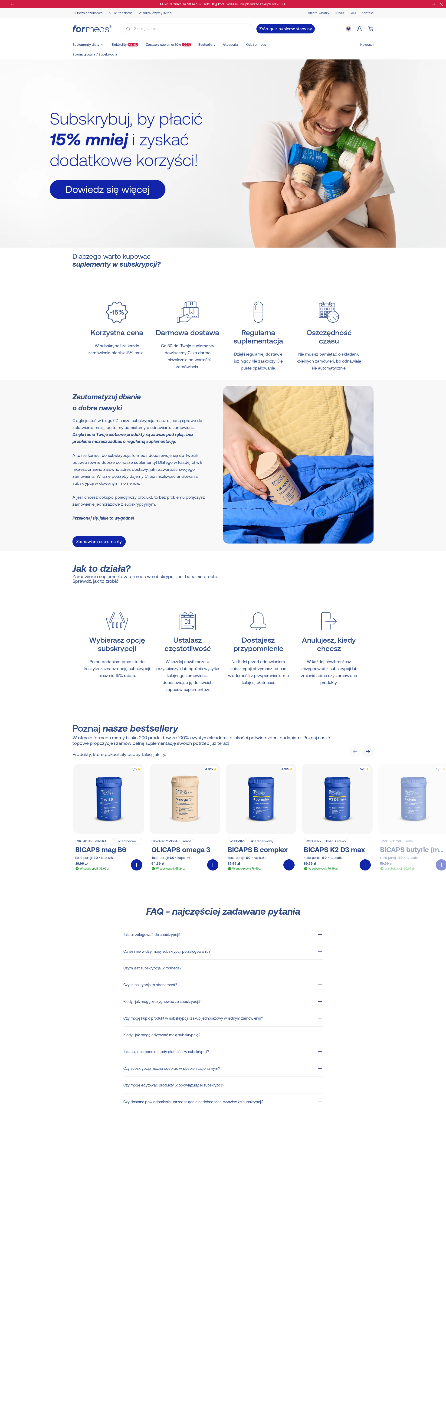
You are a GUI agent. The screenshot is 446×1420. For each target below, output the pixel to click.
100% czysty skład (157, 13)
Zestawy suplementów (168, 44)
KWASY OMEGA (165, 841)
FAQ (353, 13)
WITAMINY (237, 841)
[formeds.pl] (92, 28)
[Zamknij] (441, 4)
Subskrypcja (107, 54)
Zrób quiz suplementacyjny (285, 28)
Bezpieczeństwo (89, 13)
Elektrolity (125, 44)
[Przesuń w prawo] (368, 751)
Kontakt (367, 13)
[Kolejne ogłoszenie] (433, 4)
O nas (339, 13)
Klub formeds (256, 44)
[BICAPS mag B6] (108, 818)
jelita (409, 841)
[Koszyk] (371, 29)
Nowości (367, 44)
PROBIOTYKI (391, 841)
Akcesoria (230, 44)
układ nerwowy (128, 841)
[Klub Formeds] (348, 29)
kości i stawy (336, 841)
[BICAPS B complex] (261, 818)
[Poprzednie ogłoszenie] (12, 4)
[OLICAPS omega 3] (185, 818)
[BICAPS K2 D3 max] (337, 818)
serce (186, 841)
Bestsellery (206, 44)
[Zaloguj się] (359, 29)
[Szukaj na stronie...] (128, 28)
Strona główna (83, 54)
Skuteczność (123, 13)
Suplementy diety (85, 44)
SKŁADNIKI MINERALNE (94, 841)
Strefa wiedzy (318, 13)
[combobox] (188, 28)
